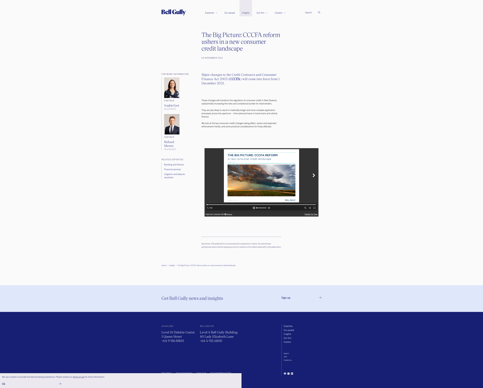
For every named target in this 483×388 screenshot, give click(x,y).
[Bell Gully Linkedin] (292, 373)
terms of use (78, 376)
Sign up (285, 297)
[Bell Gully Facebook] (285, 373)
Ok (3, 383)
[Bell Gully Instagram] (288, 373)
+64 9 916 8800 (173, 340)
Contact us (288, 360)
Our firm (260, 12)
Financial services (172, 169)
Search (286, 353)
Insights (246, 12)
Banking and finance (174, 164)
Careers (278, 12)
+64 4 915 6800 (211, 340)
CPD (285, 357)
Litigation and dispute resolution (174, 176)
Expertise (209, 12)
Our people (230, 12)
